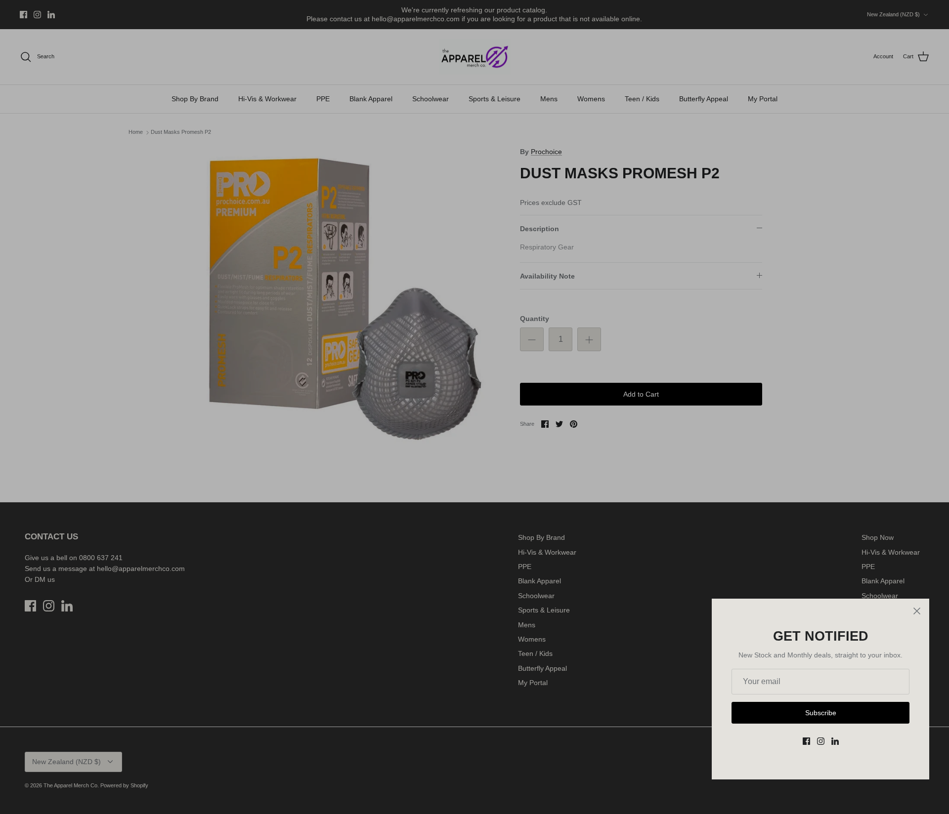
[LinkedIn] (835, 741)
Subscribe (820, 713)
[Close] (917, 611)
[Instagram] (820, 741)
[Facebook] (806, 741)
